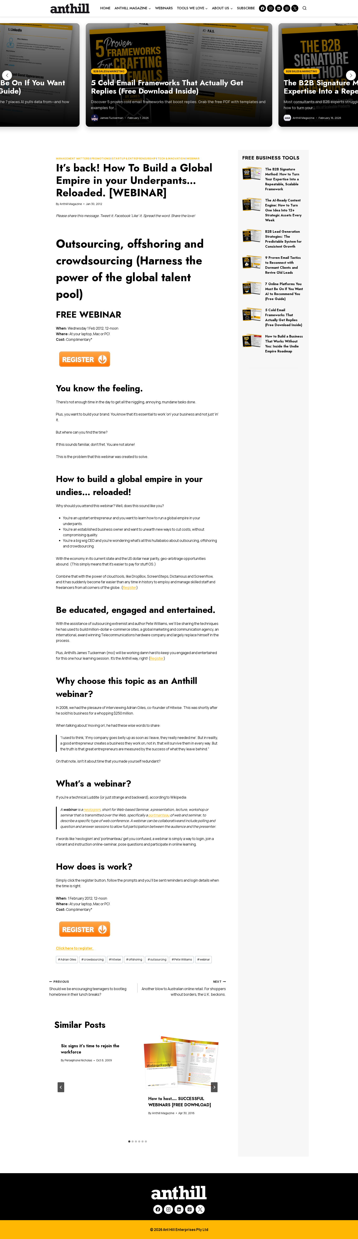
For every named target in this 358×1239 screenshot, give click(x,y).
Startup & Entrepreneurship (134, 158)
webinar (203, 959)
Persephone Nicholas (78, 1060)
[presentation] (181, 1062)
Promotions (100, 158)
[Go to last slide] (61, 1087)
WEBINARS (164, 8)
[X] (200, 1209)
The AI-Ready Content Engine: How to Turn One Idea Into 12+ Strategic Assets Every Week (283, 210)
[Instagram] (270, 8)
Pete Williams (182, 959)
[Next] (214, 1087)
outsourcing (157, 959)
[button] (7, 75)
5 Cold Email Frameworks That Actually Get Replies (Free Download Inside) (283, 317)
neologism (91, 809)
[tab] (129, 1141)
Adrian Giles (67, 959)
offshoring (134, 959)
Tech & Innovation (171, 158)
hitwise (115, 959)
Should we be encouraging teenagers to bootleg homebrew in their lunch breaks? (87, 988)
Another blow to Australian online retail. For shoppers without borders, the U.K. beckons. (184, 988)
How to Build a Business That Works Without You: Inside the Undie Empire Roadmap (284, 344)
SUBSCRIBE (246, 8)
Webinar (193, 158)
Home (105, 8)
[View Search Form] (304, 8)
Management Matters (73, 158)
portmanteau (158, 815)
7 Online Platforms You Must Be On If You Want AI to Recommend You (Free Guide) (284, 291)
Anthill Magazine (71, 204)
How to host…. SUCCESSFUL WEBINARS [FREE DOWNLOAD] (179, 1102)
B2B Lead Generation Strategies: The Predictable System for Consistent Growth (283, 239)
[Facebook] (262, 8)
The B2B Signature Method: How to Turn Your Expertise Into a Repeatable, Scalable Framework (282, 179)
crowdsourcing (92, 959)
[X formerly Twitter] (294, 8)
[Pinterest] (286, 8)
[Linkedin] (278, 8)
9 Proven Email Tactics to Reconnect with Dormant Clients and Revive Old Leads (283, 265)
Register (129, 587)
